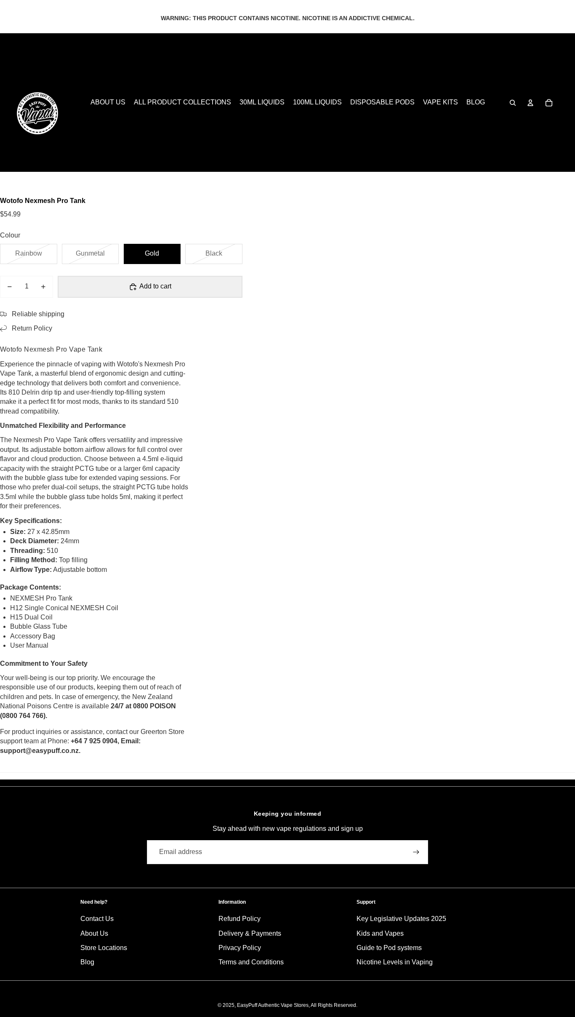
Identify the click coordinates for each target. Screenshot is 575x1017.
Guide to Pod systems (389, 947)
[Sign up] (416, 852)
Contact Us (97, 918)
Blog (87, 962)
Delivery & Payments (249, 933)
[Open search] (512, 102)
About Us (94, 933)
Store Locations (103, 947)
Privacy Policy (239, 947)
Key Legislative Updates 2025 (401, 918)
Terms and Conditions (251, 962)
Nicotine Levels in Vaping (395, 962)
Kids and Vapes (380, 933)
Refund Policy (239, 918)
